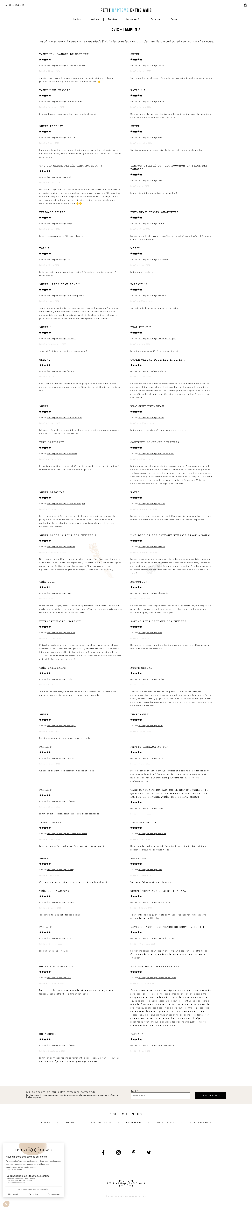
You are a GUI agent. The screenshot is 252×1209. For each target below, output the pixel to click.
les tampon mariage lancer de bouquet (66, 65)
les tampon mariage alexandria (62, 454)
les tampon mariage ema (150, 138)
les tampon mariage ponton (152, 504)
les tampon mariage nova (151, 758)
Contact (175, 19)
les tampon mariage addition (61, 633)
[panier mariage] (245, 5)
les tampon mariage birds (59, 679)
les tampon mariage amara (151, 224)
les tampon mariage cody (151, 726)
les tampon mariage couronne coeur (156, 1045)
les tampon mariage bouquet (61, 902)
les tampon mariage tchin (59, 260)
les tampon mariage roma (151, 808)
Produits (77, 19)
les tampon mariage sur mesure (154, 260)
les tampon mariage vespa (59, 224)
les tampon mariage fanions (60, 371)
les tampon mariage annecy (152, 547)
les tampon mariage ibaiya (151, 65)
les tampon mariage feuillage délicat (156, 454)
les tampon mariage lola (59, 978)
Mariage (95, 19)
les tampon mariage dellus (151, 418)
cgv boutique (133, 1123)
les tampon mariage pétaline (61, 138)
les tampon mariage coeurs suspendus (65, 296)
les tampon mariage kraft (59, 177)
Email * (134, 1091)
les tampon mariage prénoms (61, 547)
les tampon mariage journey (60, 758)
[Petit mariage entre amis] (126, 10)
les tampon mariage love (59, 593)
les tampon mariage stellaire (152, 371)
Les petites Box (133, 19)
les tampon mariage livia (150, 181)
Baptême (112, 19)
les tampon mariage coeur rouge (155, 902)
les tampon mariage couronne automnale (67, 834)
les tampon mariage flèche (151, 101)
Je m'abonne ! (210, 1095)
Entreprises (156, 19)
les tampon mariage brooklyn (153, 296)
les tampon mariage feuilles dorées (64, 101)
